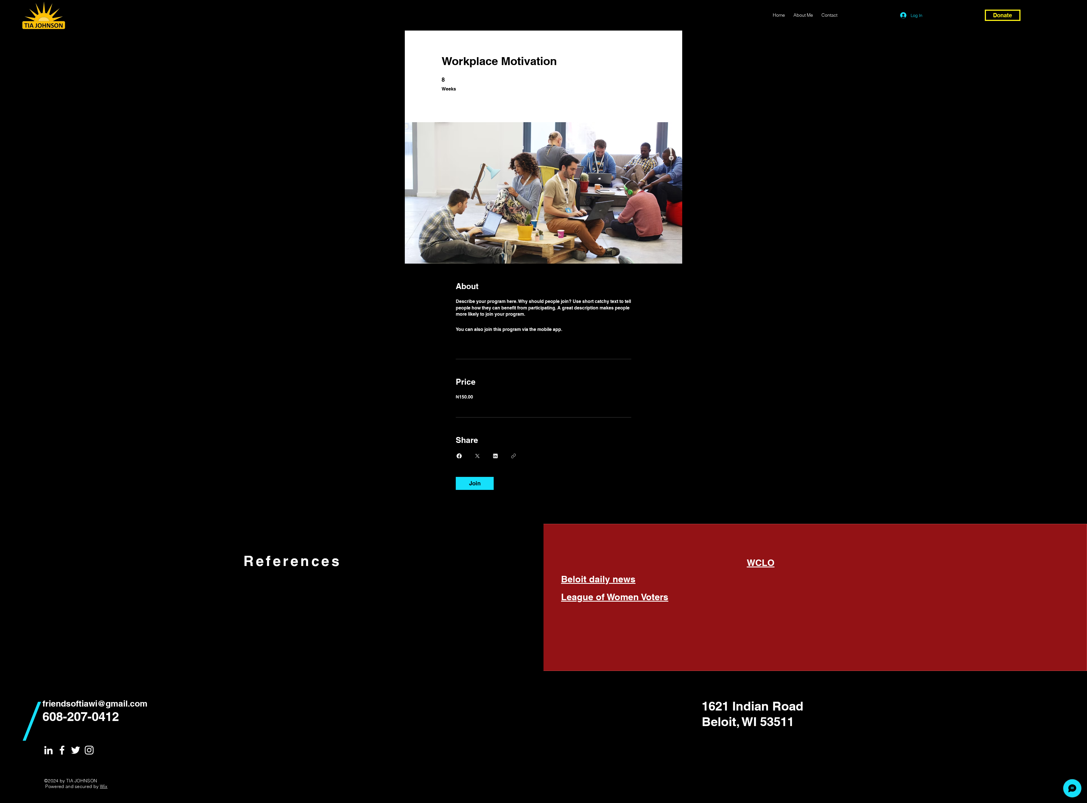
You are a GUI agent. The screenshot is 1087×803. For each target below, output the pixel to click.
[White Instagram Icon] (89, 750)
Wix (104, 786)
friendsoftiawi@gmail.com (94, 703)
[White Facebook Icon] (62, 750)
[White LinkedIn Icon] (48, 750)
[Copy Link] (513, 456)
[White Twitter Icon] (76, 750)
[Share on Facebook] (459, 456)
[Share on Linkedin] (495, 456)
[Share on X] (477, 456)
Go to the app (577, 329)
